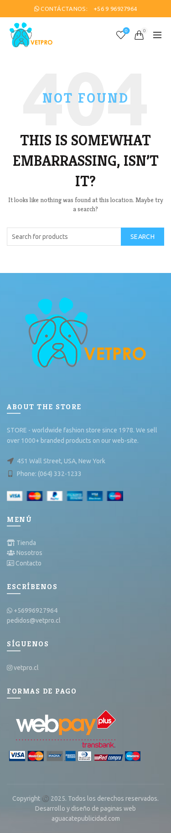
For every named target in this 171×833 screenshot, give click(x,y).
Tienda (26, 542)
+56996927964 (35, 610)
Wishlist (126, 30)
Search (142, 236)
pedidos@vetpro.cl (34, 620)
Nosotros (29, 552)
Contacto (28, 563)
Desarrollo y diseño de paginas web (85, 808)
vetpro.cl (26, 667)
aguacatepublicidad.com (86, 818)
